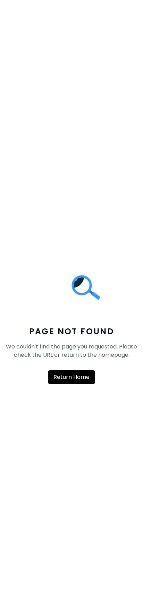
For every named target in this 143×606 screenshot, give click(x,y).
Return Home (71, 377)
